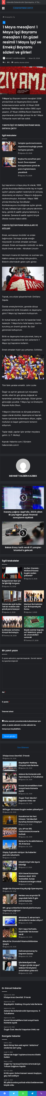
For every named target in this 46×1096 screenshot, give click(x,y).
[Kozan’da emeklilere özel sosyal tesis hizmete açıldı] (10, 789)
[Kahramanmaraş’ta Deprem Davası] (10, 954)
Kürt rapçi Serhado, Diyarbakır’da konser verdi (28, 932)
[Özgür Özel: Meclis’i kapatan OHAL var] (10, 801)
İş (14, 17)
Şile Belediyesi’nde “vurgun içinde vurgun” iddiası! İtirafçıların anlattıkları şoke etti (29, 966)
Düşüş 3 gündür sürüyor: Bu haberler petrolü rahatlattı (19, 853)
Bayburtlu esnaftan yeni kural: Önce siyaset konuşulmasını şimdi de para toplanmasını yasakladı (29, 166)
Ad (4, 692)
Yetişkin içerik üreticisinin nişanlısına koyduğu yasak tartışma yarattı (30, 146)
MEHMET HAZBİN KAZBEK (15, 58)
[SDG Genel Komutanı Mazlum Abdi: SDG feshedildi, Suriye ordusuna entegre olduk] (10, 877)
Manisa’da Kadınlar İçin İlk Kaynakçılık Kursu (33, 606)
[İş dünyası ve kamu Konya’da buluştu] (12, 621)
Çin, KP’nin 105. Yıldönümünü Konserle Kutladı (29, 831)
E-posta (6, 702)
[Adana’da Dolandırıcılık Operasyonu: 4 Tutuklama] (10, 778)
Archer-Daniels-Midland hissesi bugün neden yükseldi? (31, 572)
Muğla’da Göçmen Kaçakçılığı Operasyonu (23, 888)
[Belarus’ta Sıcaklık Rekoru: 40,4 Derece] (10, 844)
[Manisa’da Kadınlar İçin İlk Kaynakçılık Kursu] (34, 596)
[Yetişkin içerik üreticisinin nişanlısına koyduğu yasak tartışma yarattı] (9, 146)
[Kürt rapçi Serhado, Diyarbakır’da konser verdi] (10, 932)
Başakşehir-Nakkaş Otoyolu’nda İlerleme (28, 764)
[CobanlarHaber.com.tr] (23, 7)
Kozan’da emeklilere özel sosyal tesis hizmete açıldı (30, 788)
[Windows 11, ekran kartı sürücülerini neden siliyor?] (10, 921)
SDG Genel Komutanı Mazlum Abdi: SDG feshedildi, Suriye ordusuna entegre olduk (30, 877)
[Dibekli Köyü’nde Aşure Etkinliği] (10, 865)
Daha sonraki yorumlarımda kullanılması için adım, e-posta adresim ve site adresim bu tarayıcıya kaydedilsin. (21, 725)
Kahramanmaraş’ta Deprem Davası (28, 952)
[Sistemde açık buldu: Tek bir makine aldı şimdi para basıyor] (12, 596)
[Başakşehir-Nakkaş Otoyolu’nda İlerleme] (10, 766)
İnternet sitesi (7, 711)
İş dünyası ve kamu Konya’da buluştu (11, 631)
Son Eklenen (23, 747)
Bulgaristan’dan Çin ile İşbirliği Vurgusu (11, 582)
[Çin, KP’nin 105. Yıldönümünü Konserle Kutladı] (10, 832)
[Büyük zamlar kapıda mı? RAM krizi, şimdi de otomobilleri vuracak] (34, 621)
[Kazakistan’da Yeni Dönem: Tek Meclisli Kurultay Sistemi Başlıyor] (10, 820)
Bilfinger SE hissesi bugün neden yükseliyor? (23, 809)
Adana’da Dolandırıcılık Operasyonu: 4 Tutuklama (26, 2)
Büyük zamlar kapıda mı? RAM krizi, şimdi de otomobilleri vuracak (34, 634)
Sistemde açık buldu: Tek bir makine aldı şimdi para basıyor (12, 606)
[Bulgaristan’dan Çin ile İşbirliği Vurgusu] (12, 572)
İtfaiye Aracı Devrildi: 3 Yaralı (16, 755)
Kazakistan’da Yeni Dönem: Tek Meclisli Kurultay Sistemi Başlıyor (30, 819)
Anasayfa (8, 17)
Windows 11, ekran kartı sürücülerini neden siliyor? (31, 918)
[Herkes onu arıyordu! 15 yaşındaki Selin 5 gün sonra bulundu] (10, 899)
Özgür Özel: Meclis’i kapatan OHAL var (28, 799)
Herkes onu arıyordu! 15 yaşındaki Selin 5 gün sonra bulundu (29, 898)
